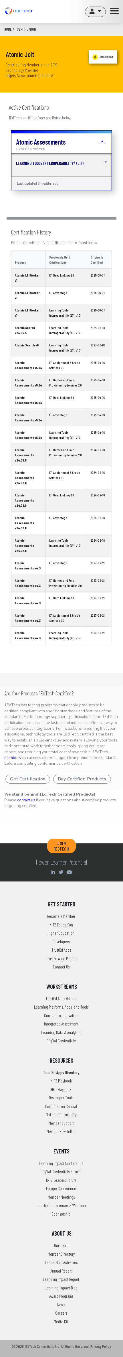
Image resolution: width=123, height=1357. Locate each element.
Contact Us (61, 966)
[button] (95, 12)
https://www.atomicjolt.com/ (29, 75)
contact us (26, 800)
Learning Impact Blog (61, 1287)
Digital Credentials (61, 1040)
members (12, 757)
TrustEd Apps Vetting (61, 998)
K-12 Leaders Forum (61, 1180)
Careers (61, 1312)
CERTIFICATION (26, 29)
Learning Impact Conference (61, 1163)
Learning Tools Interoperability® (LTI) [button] (50, 163)
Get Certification (27, 779)
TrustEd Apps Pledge (61, 958)
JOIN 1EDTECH (61, 846)
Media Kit (61, 1321)
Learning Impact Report (61, 1279)
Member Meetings (61, 1197)
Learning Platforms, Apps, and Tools (61, 1006)
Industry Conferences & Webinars (61, 1205)
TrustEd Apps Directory (61, 1072)
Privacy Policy (100, 1346)
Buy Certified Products (82, 779)
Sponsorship (61, 1213)
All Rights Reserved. (75, 1346)
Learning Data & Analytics (61, 1032)
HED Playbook (61, 1089)
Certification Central (61, 1106)
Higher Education (61, 933)
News (61, 1304)
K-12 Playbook (61, 1080)
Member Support (61, 1123)
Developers (61, 941)
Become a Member (61, 916)
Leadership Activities (61, 1262)
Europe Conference (61, 1188)
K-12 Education (61, 924)
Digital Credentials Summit (61, 1171)
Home (8, 29)
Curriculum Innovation (61, 1015)
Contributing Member (22, 64)
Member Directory (61, 1254)
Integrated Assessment (61, 1023)
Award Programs (61, 1296)
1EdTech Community (61, 1114)
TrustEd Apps (61, 949)
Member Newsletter (61, 1131)
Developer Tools (61, 1097)
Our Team (61, 1245)
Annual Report (61, 1270)
